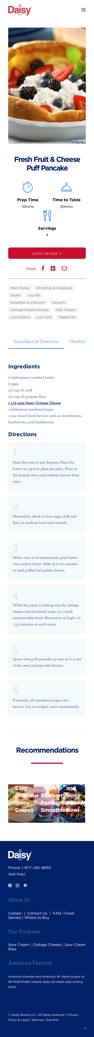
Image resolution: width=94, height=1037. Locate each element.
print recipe (45, 253)
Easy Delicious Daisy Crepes (24, 799)
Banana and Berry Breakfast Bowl (75, 795)
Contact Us (37, 913)
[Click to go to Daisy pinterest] (10, 886)
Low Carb (44, 317)
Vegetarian (67, 317)
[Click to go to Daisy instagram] (17, 886)
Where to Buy (36, 917)
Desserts (58, 302)
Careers (15, 913)
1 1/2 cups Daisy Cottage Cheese (34, 403)
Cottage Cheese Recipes (29, 310)
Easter (15, 295)
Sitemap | (39, 1020)
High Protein (66, 310)
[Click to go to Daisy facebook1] (25, 886)
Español (52, 1020)
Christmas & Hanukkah (54, 288)
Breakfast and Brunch (27, 302)
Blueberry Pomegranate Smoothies (50, 802)
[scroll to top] (85, 1028)
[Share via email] (65, 269)
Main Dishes (19, 288)
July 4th (33, 295)
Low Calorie (19, 317)
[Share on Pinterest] (53, 269)
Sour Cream (18, 945)
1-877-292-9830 (36, 868)
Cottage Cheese (47, 945)
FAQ (57, 913)
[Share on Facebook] (43, 269)
